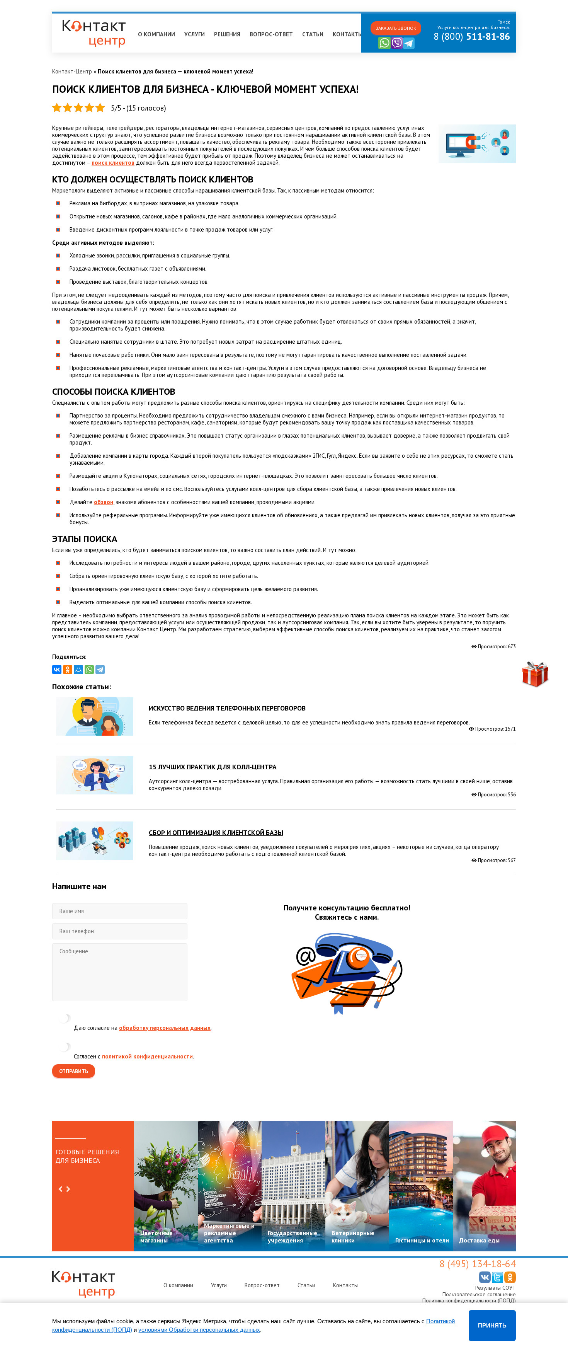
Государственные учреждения (292, 1236)
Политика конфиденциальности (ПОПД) (469, 1300)
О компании (156, 34)
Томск (63, 16)
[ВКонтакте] (56, 669)
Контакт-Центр (72, 71)
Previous (60, 1189)
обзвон (103, 502)
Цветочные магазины (156, 1236)
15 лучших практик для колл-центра (213, 766)
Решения (227, 34)
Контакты (348, 34)
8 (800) (472, 36)
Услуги (194, 34)
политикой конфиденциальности (147, 1056)
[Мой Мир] (78, 669)
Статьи (312, 34)
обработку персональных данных (165, 1027)
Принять (492, 1325)
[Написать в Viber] (397, 47)
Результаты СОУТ (495, 1287)
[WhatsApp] (89, 669)
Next (68, 1189)
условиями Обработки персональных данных (199, 1329)
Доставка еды (479, 1240)
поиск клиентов (113, 162)
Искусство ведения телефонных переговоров (227, 708)
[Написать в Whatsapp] (384, 47)
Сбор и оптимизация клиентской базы (216, 832)
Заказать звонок (396, 28)
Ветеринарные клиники (353, 1236)
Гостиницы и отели (422, 1240)
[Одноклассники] (67, 669)
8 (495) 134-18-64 (477, 1264)
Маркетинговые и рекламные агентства (229, 1233)
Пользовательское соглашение (479, 1294)
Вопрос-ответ (271, 34)
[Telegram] (100, 669)
